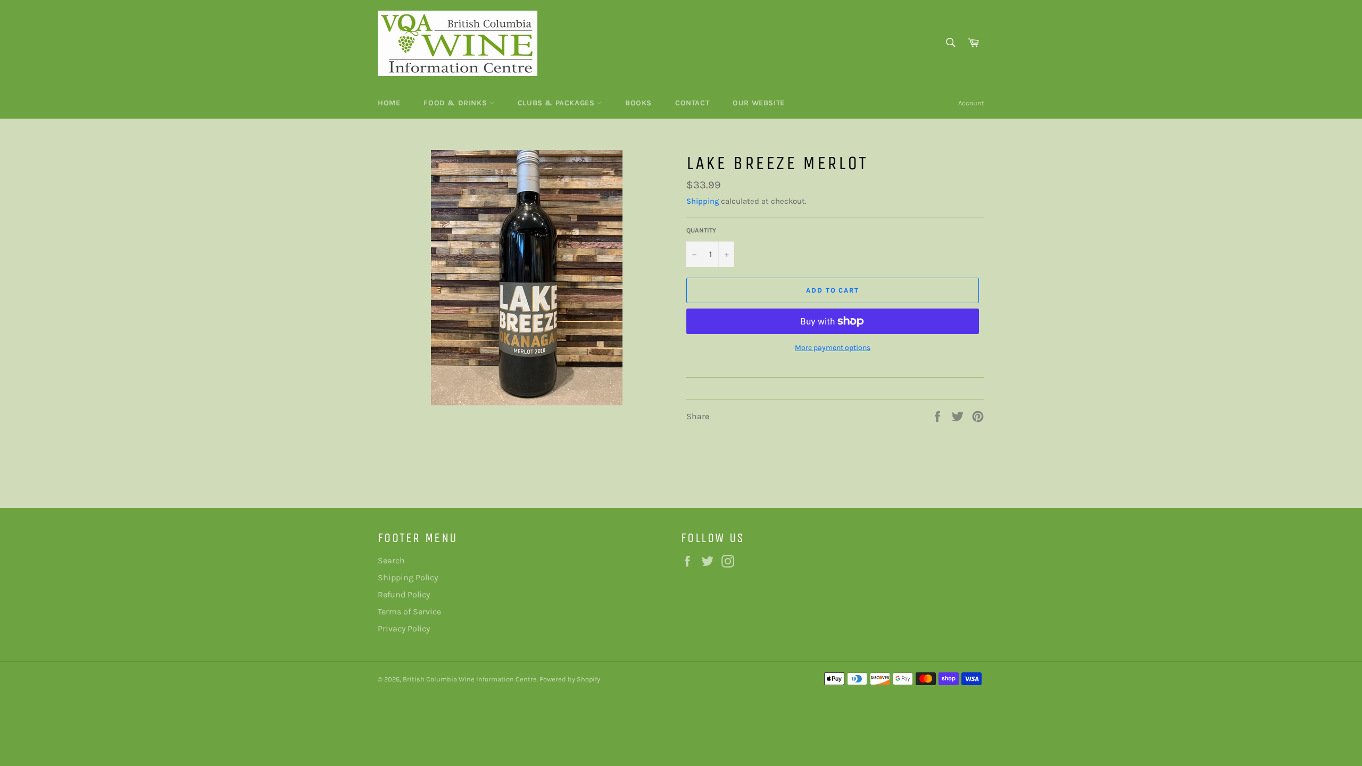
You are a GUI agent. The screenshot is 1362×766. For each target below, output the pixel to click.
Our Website (759, 102)
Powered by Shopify (569, 679)
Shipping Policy (408, 577)
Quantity (701, 230)
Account (971, 103)
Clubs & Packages (557, 102)
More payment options (832, 347)
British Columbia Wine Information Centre (470, 679)
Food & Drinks (456, 102)
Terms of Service (409, 611)
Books (638, 102)
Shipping (702, 201)
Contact (692, 102)
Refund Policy (404, 594)
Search (391, 560)
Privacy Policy (404, 628)
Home (389, 102)
